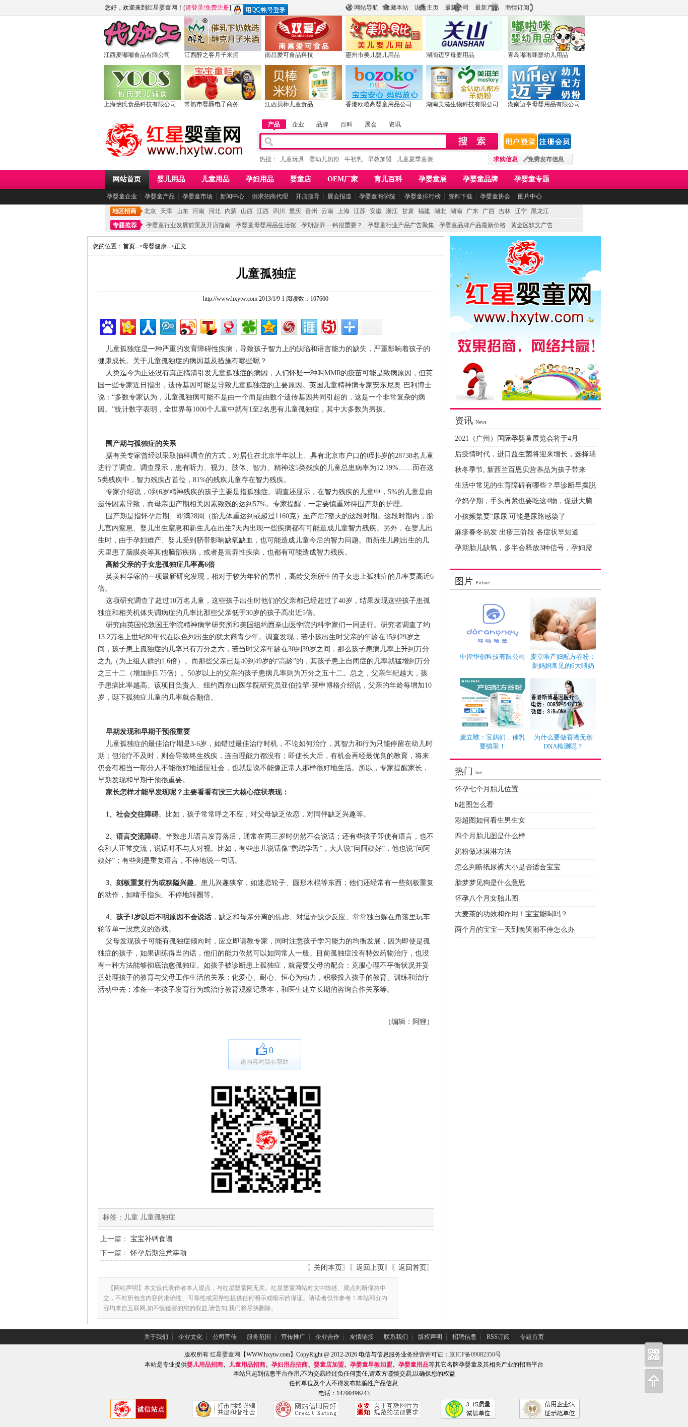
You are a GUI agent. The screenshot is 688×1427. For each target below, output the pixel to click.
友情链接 (362, 1336)
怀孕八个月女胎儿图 (486, 898)
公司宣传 (225, 1336)
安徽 (376, 211)
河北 (215, 211)
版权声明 (430, 1336)
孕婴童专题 (531, 179)
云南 (327, 211)
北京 (150, 211)
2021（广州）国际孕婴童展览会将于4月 (516, 438)
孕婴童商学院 (377, 196)
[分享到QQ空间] (268, 325)
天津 (166, 211)
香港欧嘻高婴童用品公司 (379, 104)
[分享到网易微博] (228, 325)
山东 (182, 211)
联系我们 (396, 1336)
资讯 (395, 124)
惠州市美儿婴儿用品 (373, 54)
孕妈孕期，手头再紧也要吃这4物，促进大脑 (523, 501)
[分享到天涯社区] (308, 325)
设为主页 (427, 7)
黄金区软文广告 (532, 225)
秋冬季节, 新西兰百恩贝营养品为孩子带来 (520, 469)
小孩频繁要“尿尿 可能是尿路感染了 (510, 516)
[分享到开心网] (127, 325)
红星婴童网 (162, 7)
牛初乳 (354, 159)
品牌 (322, 124)
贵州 (311, 211)
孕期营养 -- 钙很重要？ (332, 225)
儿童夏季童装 (415, 159)
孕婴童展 (433, 179)
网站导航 (366, 7)
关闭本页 (328, 1267)
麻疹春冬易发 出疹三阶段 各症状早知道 (517, 532)
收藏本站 (396, 7)
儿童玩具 (292, 159)
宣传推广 (293, 1336)
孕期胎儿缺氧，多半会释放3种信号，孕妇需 (523, 548)
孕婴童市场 (197, 196)
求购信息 (506, 159)
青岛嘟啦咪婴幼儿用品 (538, 54)
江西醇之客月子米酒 (211, 54)
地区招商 (124, 211)
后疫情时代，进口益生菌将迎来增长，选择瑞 (525, 454)
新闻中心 (232, 196)
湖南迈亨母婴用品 (450, 54)
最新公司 (457, 7)
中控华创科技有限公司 (492, 656)
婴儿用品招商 (205, 1364)
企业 (298, 124)
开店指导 (308, 196)
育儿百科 (388, 179)
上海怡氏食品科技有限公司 (140, 104)
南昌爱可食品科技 (289, 54)
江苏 (360, 211)
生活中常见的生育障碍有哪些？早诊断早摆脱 (525, 485)
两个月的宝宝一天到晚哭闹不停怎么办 (515, 929)
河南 (198, 211)
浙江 (392, 211)
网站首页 (127, 179)
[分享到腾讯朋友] (248, 325)
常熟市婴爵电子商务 (211, 104)
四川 (279, 211)
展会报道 (339, 196)
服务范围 (259, 1336)
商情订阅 (517, 7)
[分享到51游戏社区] (328, 325)
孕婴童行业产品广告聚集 (401, 225)
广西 (489, 211)
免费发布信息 (546, 159)
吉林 (505, 211)
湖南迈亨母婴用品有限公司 (544, 104)
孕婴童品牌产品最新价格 (472, 225)
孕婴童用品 (413, 1364)
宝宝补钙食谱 (151, 1239)
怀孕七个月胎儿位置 (486, 789)
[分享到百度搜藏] (107, 325)
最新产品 (487, 7)
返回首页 (412, 1267)
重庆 (295, 211)
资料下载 (460, 196)
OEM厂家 (342, 179)
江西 (263, 211)
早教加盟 (380, 159)
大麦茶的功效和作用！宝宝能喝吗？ (511, 914)
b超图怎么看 (474, 804)
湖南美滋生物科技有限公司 (462, 104)
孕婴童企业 (122, 196)
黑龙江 (540, 211)
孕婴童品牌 (480, 179)
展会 (371, 124)
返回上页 (370, 1267)
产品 (274, 124)
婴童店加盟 (329, 1364)
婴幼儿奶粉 (324, 159)
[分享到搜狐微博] (207, 325)
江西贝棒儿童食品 (289, 104)
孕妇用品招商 (289, 1364)
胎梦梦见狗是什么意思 (490, 883)
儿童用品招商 (247, 1364)
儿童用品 (215, 179)
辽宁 (521, 211)
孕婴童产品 (160, 196)
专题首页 (532, 1336)
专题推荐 (125, 225)
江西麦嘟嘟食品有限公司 (137, 54)
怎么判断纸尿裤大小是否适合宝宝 (508, 867)
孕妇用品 (260, 179)
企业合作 (327, 1336)
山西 (247, 211)
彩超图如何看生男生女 (490, 820)
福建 (424, 211)
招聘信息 (464, 1336)
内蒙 (231, 211)
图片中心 (530, 196)
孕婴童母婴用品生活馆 (266, 225)
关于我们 (156, 1336)
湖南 (456, 211)
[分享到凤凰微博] (288, 325)
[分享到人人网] (147, 325)
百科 (346, 124)
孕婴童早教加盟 (371, 1364)
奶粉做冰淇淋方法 (483, 851)
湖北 (440, 211)
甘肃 (408, 211)
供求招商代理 (270, 196)
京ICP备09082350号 (475, 1354)
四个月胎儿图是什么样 (490, 836)
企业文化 (190, 1336)
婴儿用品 (171, 179)
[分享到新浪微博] (187, 325)
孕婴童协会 (495, 196)
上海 (343, 211)
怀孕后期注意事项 (158, 1253)
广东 (472, 211)
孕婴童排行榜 (422, 196)
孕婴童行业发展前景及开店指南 (188, 225)
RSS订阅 (498, 1336)
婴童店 (300, 179)
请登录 (194, 7)
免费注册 (217, 7)
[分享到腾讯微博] (167, 325)
